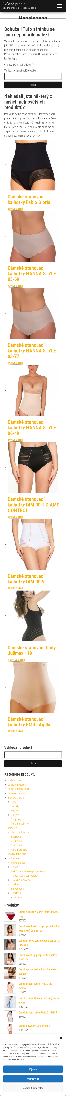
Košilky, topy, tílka (17, 854)
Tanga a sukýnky (20, 823)
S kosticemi (17, 888)
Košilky (14, 810)
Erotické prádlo (16, 797)
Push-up (15, 884)
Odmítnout (33, 1078)
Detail (19, 208)
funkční (18, 841)
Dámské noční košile (19, 788)
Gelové (14, 867)
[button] (61, 1038)
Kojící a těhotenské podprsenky (28, 871)
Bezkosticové (18, 862)
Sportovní (16, 836)
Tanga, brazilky (19, 849)
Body (13, 802)
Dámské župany (16, 793)
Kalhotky (12, 828)
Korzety (15, 806)
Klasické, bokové (20, 832)
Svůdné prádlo (14, 4)
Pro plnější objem (20, 880)
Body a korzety (16, 780)
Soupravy (16, 819)
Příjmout (33, 1069)
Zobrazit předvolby (33, 1088)
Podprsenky (14, 858)
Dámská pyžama (17, 784)
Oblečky (15, 815)
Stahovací (16, 845)
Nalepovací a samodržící (24, 875)
